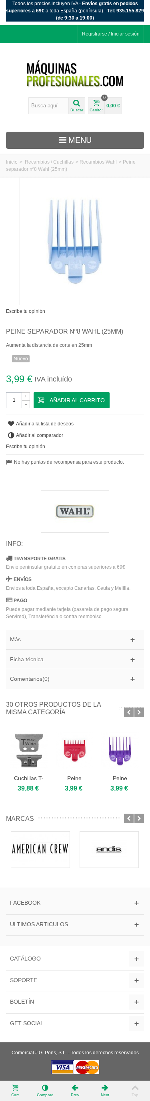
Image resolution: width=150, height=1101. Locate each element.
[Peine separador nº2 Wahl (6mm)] (120, 750)
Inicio (12, 162)
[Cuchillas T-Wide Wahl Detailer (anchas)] (29, 750)
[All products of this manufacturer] (75, 511)
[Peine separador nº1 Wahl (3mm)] (74, 750)
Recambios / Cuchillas (49, 162)
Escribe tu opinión (25, 311)
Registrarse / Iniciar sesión (111, 34)
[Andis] (109, 849)
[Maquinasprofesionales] (75, 74)
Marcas (20, 818)
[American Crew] (40, 849)
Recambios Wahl (98, 162)
